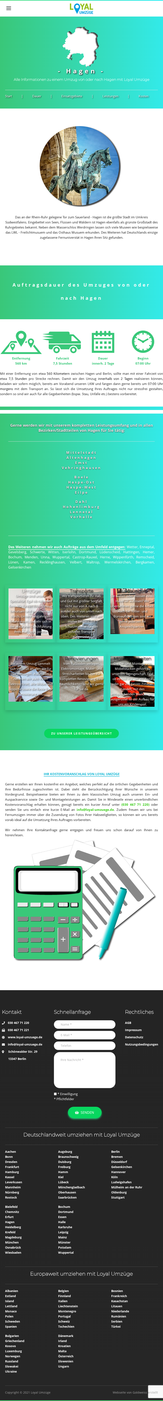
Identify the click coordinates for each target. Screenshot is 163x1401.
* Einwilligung (67, 1094)
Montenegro (67, 1311)
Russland (11, 1361)
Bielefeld (11, 1207)
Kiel (60, 1177)
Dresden (11, 1162)
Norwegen (12, 1356)
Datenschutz (134, 1037)
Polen (9, 1316)
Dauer (36, 96)
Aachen (10, 1152)
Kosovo (10, 1346)
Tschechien (66, 1326)
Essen (62, 1217)
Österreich (65, 1356)
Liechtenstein (68, 1306)
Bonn (9, 1157)
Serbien (116, 1321)
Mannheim (13, 1187)
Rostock (11, 1197)
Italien (62, 1301)
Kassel (9, 1177)
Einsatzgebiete (71, 96)
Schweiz (64, 1321)
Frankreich (119, 1296)
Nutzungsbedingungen (141, 1044)
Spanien (11, 1326)
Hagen (9, 1222)
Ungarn (63, 1366)
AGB (128, 1023)
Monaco (11, 1311)
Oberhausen (67, 1192)
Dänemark (65, 1336)
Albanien (11, 1291)
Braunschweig (68, 1157)
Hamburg (12, 1172)
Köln (114, 1177)
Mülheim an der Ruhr (126, 1187)
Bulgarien (12, 1336)
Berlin (115, 1152)
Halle (62, 1222)
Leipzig (63, 1232)
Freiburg (64, 1167)
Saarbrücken (67, 1197)
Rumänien (118, 1316)
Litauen (116, 1306)
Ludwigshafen (121, 1182)
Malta (62, 1351)
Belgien (63, 1291)
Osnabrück (13, 1247)
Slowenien (65, 1361)
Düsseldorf (119, 1162)
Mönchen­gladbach (71, 1187)
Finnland (64, 1296)
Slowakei (11, 1366)
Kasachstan (119, 1301)
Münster (64, 1242)
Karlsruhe (65, 1227)
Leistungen (110, 96)
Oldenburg (119, 1192)
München (12, 1242)
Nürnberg (12, 1192)
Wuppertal (66, 1252)
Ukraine (11, 1371)
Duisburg (64, 1162)
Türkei (116, 1326)
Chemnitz (12, 1212)
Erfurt (9, 1217)
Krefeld (10, 1232)
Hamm (63, 1172)
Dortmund (65, 1212)
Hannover (118, 1172)
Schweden (12, 1321)
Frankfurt (12, 1167)
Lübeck (63, 1182)
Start (8, 96)
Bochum (64, 1207)
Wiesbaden (13, 1252)
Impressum (133, 1030)
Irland (62, 1341)
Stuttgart (118, 1197)
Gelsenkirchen (121, 1167)
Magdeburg (13, 1237)
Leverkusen (13, 1182)
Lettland (11, 1306)
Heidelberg (13, 1227)
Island (9, 1301)
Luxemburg (13, 1351)
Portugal (64, 1316)
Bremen (117, 1157)
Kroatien (64, 1346)
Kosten (144, 96)
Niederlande (120, 1311)
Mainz (62, 1237)
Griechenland (14, 1341)
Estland (10, 1296)
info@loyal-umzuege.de (25, 1044)
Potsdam (64, 1247)
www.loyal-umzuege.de (25, 1037)
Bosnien (117, 1291)
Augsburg (65, 1152)
